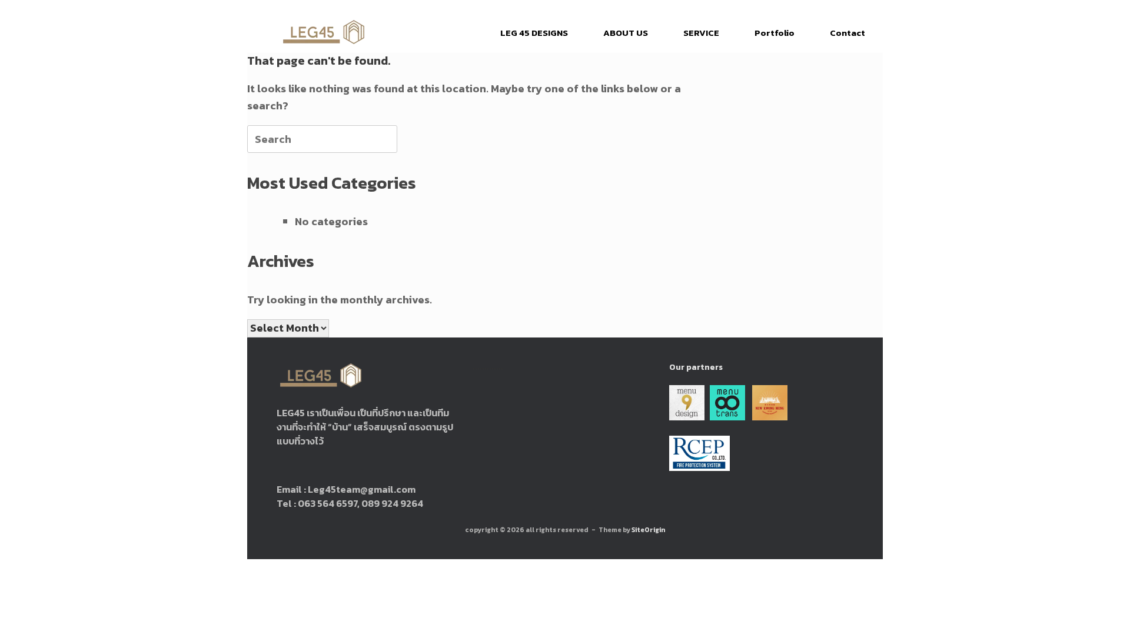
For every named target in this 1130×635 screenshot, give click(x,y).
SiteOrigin (648, 529)
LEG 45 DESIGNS (534, 32)
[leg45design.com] (323, 32)
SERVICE (701, 32)
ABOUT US (625, 32)
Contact (847, 32)
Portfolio (775, 32)
